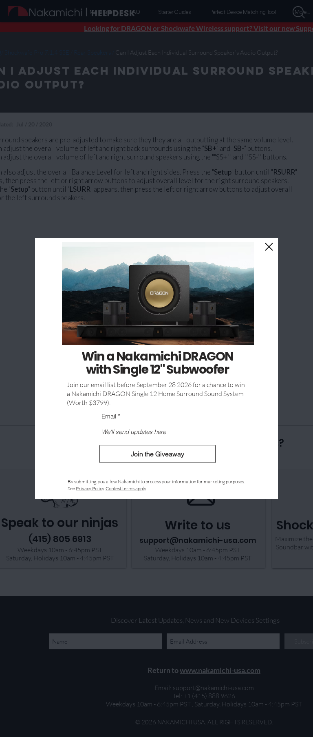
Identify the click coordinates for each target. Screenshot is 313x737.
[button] (269, 247)
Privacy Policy (90, 488)
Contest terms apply (126, 488)
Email (108, 416)
